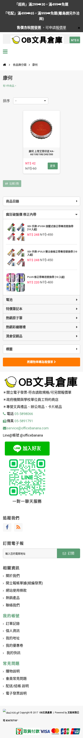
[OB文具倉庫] (37, 40)
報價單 (61, 28)
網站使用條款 (16, 590)
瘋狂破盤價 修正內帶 (21, 214)
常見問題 (11, 663)
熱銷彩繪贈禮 (16, 327)
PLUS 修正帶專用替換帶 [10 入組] (46, 277)
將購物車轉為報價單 (40, 362)
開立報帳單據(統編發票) (24, 583)
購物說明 (13, 671)
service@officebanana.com (28, 428)
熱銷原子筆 (14, 318)
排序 (6, 101)
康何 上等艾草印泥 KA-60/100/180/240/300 (41, 153)
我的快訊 (13, 653)
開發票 (36, 28)
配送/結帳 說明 (17, 686)
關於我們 (13, 576)
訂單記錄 (13, 624)
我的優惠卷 (14, 645)
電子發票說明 (16, 693)
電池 (9, 300)
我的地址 (13, 638)
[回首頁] (4, 64)
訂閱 (70, 553)
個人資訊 (13, 631)
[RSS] (18, 527)
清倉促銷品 (14, 336)
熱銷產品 (13, 598)
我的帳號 (11, 616)
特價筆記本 (14, 309)
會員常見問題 (16, 679)
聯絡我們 (13, 605)
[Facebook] (7, 527)
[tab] (41, 214)
